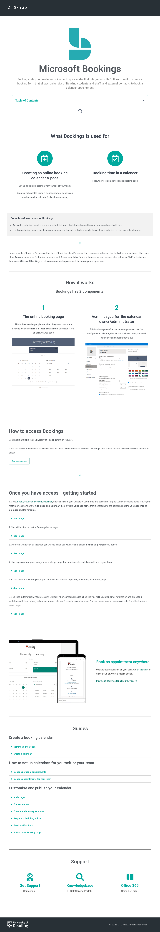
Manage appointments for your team (32, 779)
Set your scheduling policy (27, 818)
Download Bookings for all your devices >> (117, 681)
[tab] (80, 518)
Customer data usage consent (29, 811)
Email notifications (23, 825)
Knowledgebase (80, 885)
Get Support (30, 885)
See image (18, 518)
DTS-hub (17, 7)
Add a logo (19, 797)
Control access (21, 804)
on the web (142, 669)
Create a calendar (22, 754)
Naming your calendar (24, 747)
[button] (19, 461)
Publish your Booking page (27, 832)
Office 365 (130, 885)
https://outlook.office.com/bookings (34, 501)
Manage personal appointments (29, 772)
